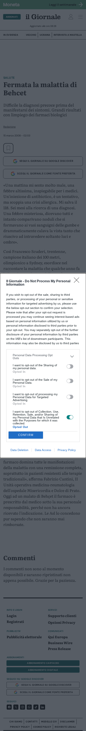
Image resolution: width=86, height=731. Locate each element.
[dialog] (43, 365)
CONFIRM (26, 435)
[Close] (78, 281)
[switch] (70, 366)
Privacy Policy (67, 450)
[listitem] (43, 357)
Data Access (43, 450)
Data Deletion (19, 450)
